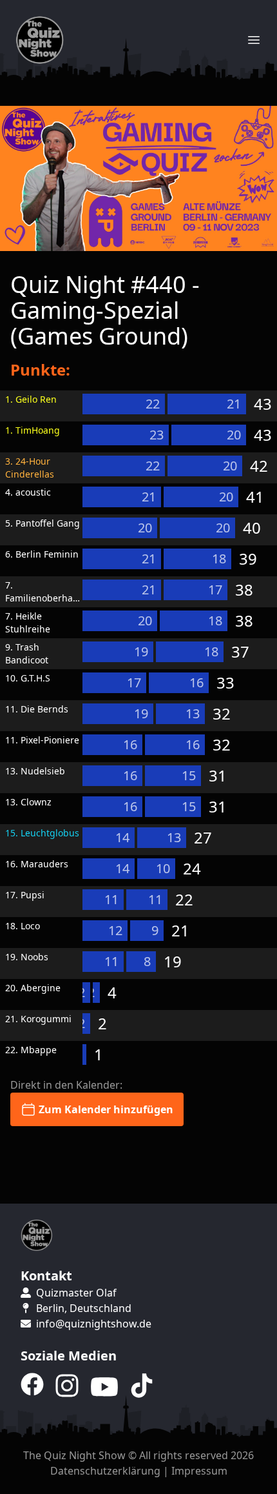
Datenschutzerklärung (105, 1471)
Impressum (199, 1471)
